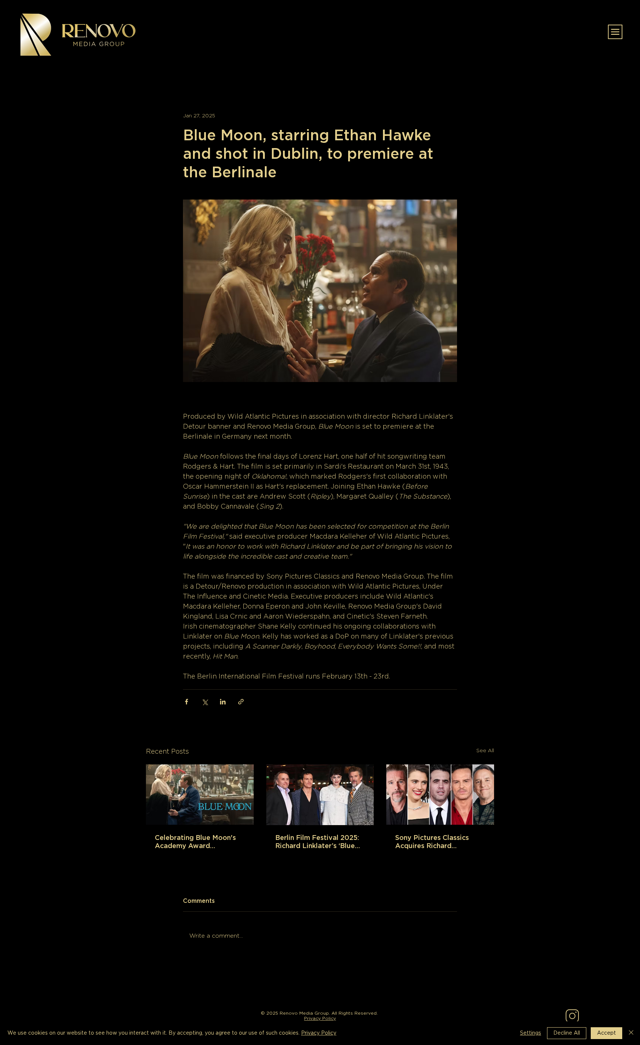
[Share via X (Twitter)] (204, 701)
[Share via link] (240, 701)
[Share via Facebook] (186, 701)
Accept (606, 1033)
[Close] (631, 1033)
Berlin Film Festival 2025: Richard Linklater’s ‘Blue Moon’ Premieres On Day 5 (319, 842)
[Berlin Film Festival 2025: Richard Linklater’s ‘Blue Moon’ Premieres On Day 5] (320, 794)
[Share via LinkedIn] (222, 701)
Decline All (566, 1033)
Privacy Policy (320, 1018)
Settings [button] (530, 1033)
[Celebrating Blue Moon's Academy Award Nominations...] (200, 794)
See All (485, 750)
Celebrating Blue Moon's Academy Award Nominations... (195, 842)
